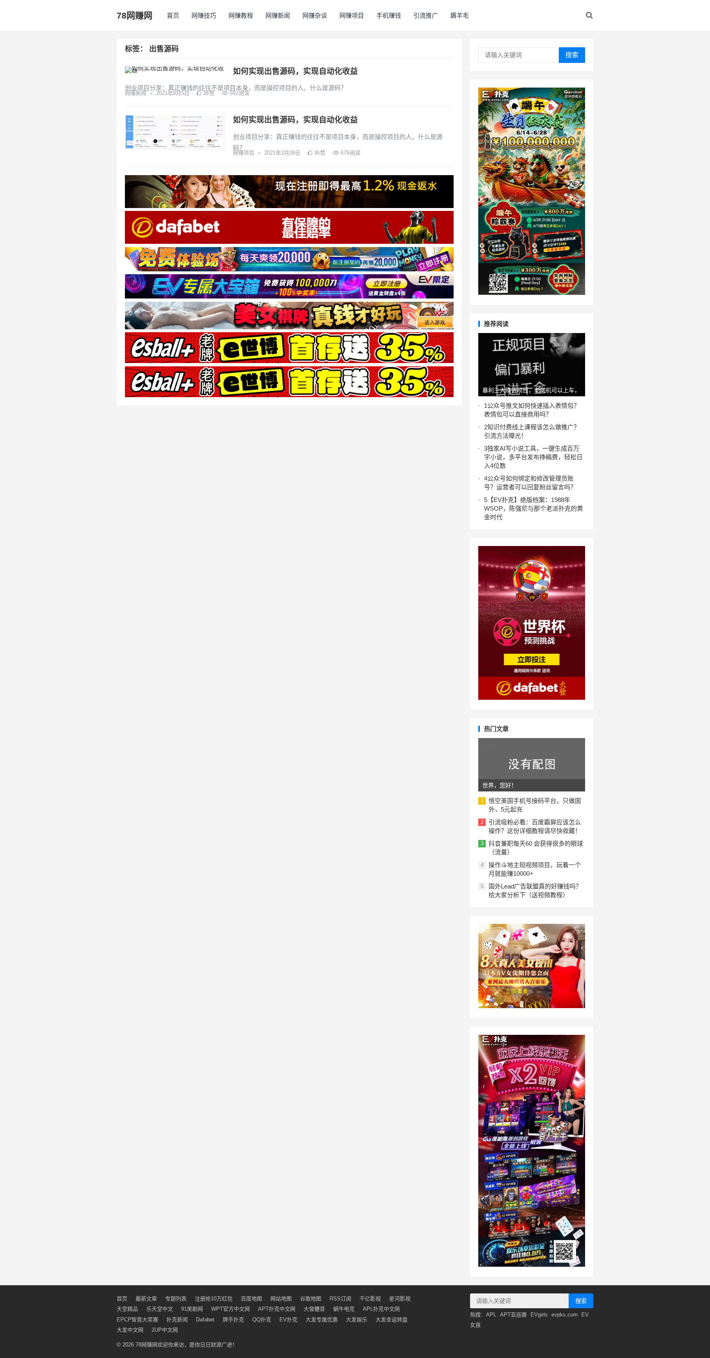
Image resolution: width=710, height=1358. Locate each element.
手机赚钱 (388, 15)
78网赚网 (134, 15)
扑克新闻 (177, 1319)
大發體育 (314, 1309)
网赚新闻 (277, 15)
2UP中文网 (165, 1330)
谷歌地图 (310, 1299)
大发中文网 (130, 1330)
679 (349, 153)
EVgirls (539, 1315)
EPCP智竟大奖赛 (137, 1319)
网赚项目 (351, 15)
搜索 (572, 54)
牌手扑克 (233, 1319)
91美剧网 (192, 1309)
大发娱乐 (356, 1319)
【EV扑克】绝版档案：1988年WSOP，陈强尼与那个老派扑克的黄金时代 (533, 508)
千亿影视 (370, 1299)
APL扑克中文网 (381, 1309)
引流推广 (425, 15)
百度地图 (251, 1299)
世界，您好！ (499, 785)
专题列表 (176, 1299)
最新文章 (146, 1299)
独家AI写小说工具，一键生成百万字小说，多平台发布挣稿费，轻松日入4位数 (533, 457)
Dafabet (205, 1319)
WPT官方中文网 (230, 1309)
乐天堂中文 (159, 1309)
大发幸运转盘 (392, 1319)
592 (238, 93)
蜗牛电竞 (344, 1309)
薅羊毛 (459, 15)
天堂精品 (127, 1309)
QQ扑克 (261, 1319)
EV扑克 (288, 1319)
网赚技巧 (203, 15)
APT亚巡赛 (513, 1315)
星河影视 (399, 1299)
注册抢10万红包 (214, 1299)
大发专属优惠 (322, 1319)
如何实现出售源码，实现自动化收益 (295, 71)
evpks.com (564, 1315)
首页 (173, 15)
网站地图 (281, 1299)
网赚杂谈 (314, 15)
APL (491, 1315)
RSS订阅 (340, 1299)
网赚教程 (240, 15)
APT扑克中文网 (276, 1309)
